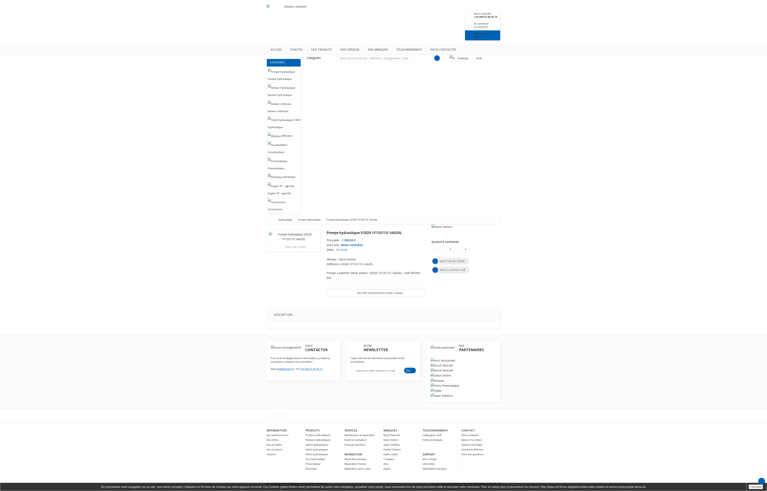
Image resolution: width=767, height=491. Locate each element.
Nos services (350, 49)
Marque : (332, 259)
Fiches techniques (432, 440)
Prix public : (334, 240)
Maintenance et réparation (360, 435)
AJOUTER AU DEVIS (452, 261)
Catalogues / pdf (431, 435)
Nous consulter (352, 245)
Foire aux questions (472, 454)
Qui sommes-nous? (277, 435)
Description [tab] (283, 315)
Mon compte (429, 459)
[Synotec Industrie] (294, 12)
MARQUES (390, 430)
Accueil (276, 49)
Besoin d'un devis (471, 440)
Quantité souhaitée (445, 242)
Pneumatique (313, 464)
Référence (333, 264)
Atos (386, 464)
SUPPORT (428, 454)
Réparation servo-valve (358, 468)
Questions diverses (472, 449)
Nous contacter (443, 49)
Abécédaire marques (434, 468)
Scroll (761, 481)
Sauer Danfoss (392, 444)
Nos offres (273, 440)
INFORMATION (277, 430)
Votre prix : (333, 245)
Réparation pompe (355, 459)
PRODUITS (313, 430)
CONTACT (468, 430)
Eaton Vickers (391, 440)
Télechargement (409, 49)
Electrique (311, 468)
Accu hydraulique (315, 459)
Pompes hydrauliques (318, 435)
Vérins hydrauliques (317, 449)
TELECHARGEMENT (435, 430)
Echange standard (355, 444)
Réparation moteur (355, 464)
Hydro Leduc (391, 454)
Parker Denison (392, 449)
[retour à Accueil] (274, 219)
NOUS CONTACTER (452, 270)
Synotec (296, 49)
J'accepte (756, 486)
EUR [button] (479, 58)
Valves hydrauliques (317, 444)
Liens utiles (428, 464)
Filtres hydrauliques (317, 454)
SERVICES (351, 430)
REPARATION (353, 454)
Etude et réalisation (355, 440)
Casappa (389, 459)
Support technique (471, 444)
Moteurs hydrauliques (318, 440)
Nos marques (378, 49)
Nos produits (321, 49)
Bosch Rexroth (392, 435)
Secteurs (271, 454)
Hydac (387, 468)
